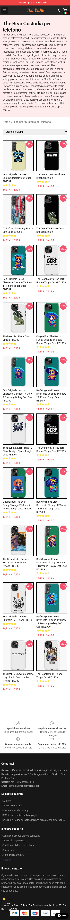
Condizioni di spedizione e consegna (21, 835)
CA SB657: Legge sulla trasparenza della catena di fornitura (33, 820)
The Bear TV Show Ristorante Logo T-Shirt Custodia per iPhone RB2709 (18, 677)
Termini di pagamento (13, 840)
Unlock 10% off (7, 905)
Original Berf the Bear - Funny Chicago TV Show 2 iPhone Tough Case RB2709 (17, 505)
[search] (60, 10)
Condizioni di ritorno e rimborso (18, 845)
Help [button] (64, 916)
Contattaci (8, 850)
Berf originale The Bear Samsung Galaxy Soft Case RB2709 (17, 178)
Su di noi (6, 800)
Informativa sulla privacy (15, 810)
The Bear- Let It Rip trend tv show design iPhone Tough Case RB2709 (17, 451)
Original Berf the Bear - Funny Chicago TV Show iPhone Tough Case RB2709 (51, 340)
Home (6, 122)
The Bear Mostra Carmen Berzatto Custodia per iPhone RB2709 (16, 562)
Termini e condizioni (12, 805)
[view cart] (65, 10)
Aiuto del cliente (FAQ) (13, 855)
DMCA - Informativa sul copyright (19, 815)
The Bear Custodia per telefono (32, 122)
